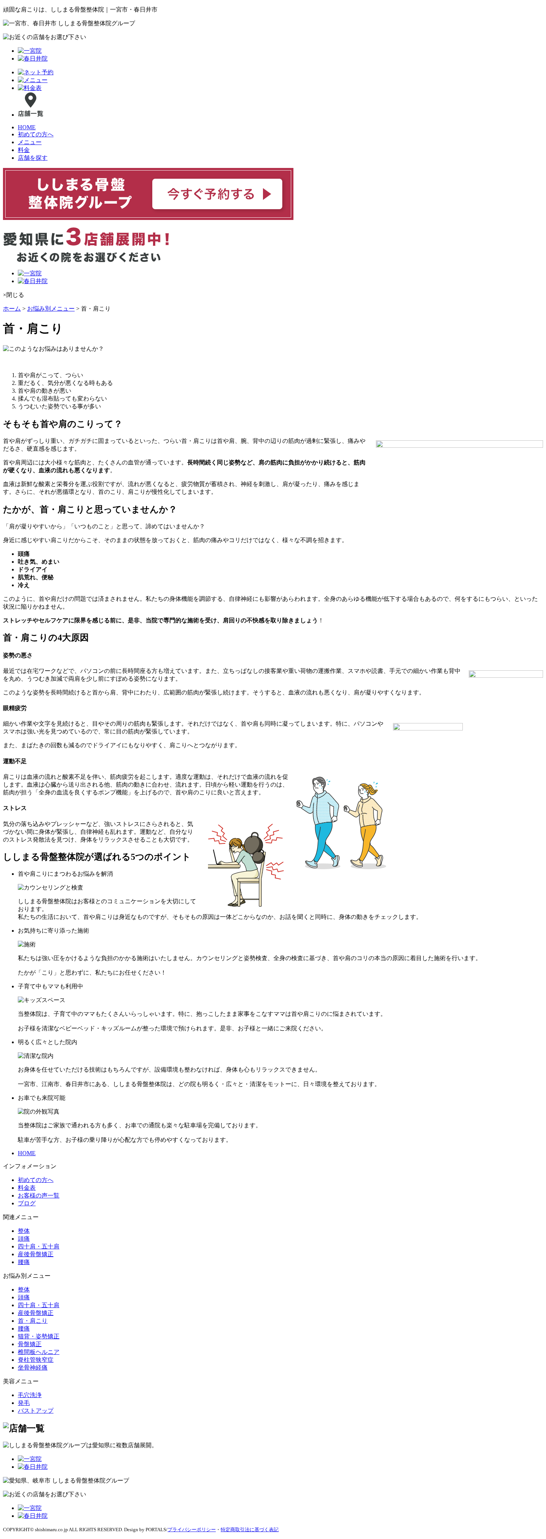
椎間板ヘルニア (38, 1352)
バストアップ (35, 1410)
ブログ (27, 1203)
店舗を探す (33, 158)
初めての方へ (35, 134)
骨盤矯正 (30, 1344)
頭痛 (24, 1238)
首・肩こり (33, 1321)
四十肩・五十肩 (38, 1246)
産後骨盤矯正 (35, 1254)
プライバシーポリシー (192, 1529)
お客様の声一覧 (38, 1195)
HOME (27, 127)
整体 (24, 1231)
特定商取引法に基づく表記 (250, 1529)
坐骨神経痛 (33, 1367)
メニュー (30, 142)
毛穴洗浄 (30, 1395)
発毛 (24, 1403)
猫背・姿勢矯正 (38, 1336)
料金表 (27, 1188)
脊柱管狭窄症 (35, 1360)
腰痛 (24, 1262)
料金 (24, 150)
